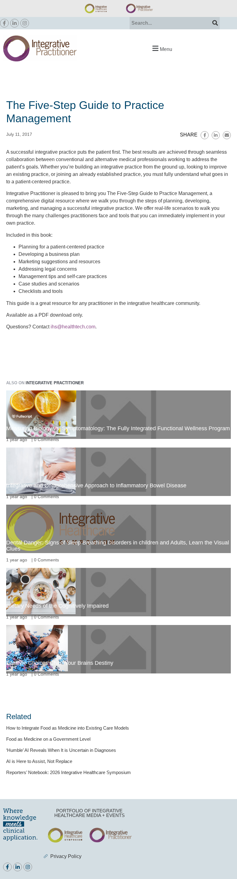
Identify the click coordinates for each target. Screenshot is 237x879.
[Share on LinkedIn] (216, 135)
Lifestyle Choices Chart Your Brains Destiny (59, 663)
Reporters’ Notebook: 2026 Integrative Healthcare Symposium (68, 772)
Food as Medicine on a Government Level (48, 739)
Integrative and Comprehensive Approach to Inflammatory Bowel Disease (96, 485)
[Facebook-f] (4, 23)
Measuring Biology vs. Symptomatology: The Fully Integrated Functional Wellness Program (118, 428)
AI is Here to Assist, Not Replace (39, 761)
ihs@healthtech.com (73, 326)
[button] (161, 48)
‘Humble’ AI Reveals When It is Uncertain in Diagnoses (61, 750)
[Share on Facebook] (205, 135)
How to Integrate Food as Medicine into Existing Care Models (67, 728)
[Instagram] (24, 23)
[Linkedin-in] (14, 23)
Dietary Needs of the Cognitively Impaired (57, 606)
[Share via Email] (227, 135)
